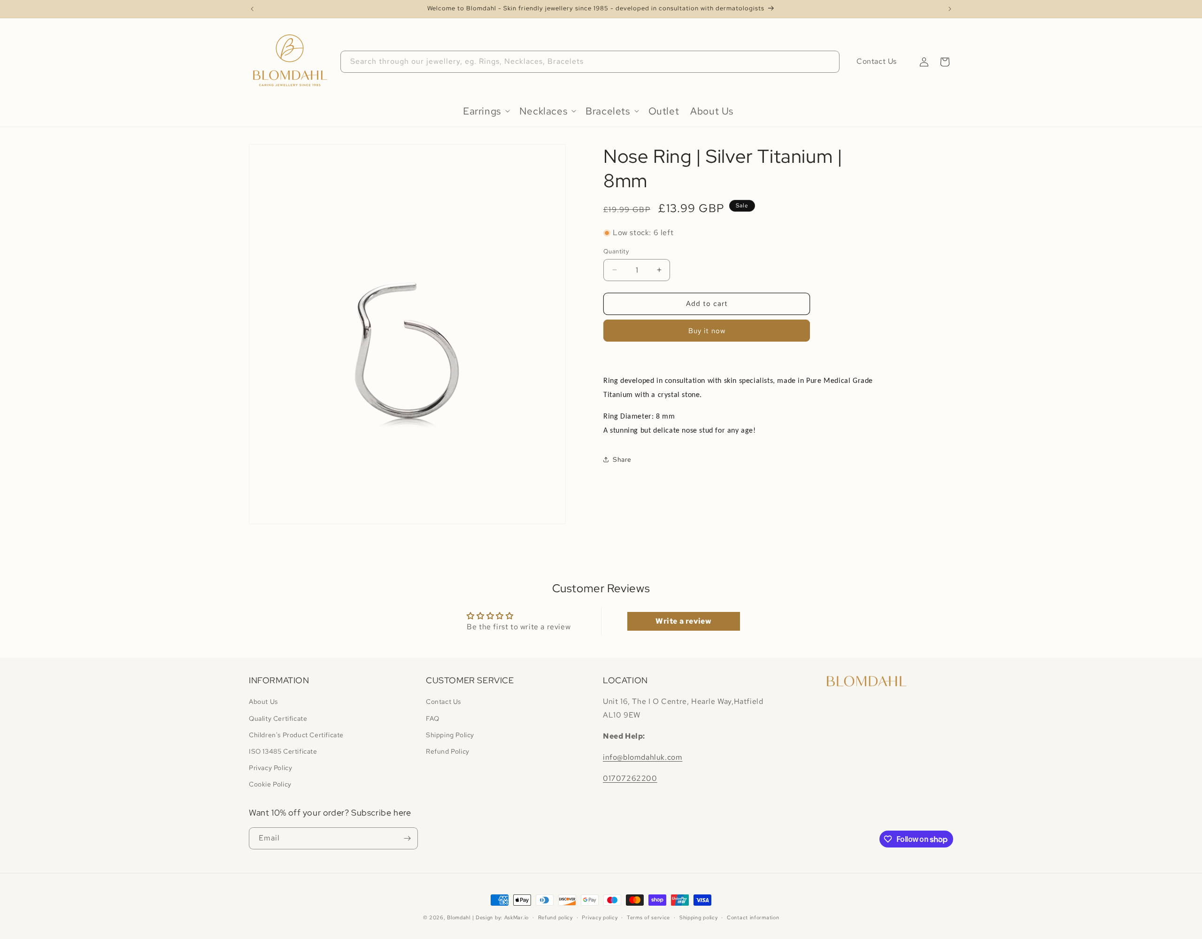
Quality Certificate (278, 718)
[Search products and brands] (828, 61)
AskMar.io (516, 917)
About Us (263, 702)
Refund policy (555, 917)
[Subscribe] (407, 838)
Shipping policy (698, 917)
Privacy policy (599, 917)
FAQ (432, 718)
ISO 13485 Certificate (283, 751)
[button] (944, 62)
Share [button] (622, 459)
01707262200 (630, 778)
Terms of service (648, 917)
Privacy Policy (270, 767)
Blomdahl (458, 917)
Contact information (753, 917)
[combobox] (590, 61)
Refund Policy (448, 751)
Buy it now (706, 330)
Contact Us (876, 61)
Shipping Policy (450, 735)
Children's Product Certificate (296, 735)
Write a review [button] (683, 621)
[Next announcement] (950, 9)
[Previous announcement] (252, 9)
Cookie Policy (270, 784)
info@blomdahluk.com (642, 757)
